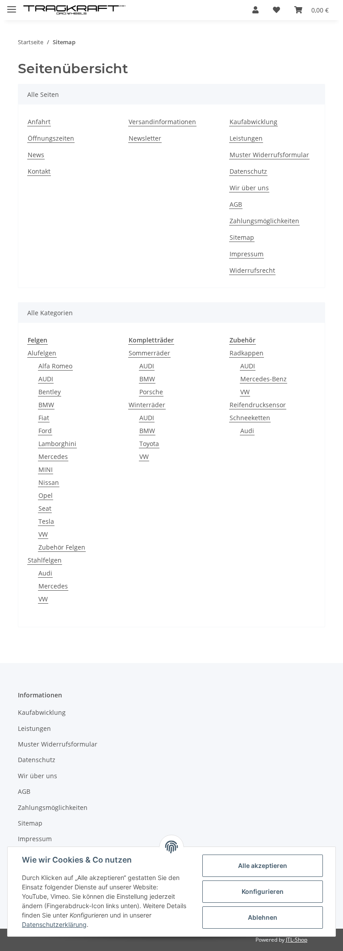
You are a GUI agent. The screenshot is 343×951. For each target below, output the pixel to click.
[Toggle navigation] (11, 5)
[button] (255, 10)
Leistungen (246, 138)
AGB (236, 204)
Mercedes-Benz (263, 379)
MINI (45, 469)
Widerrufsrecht (252, 270)
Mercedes (53, 456)
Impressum (247, 254)
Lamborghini (57, 443)
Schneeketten (250, 417)
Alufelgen (42, 353)
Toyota (149, 443)
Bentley (49, 392)
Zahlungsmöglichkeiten (264, 221)
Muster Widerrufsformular (269, 154)
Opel (45, 495)
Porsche (151, 392)
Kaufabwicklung (253, 121)
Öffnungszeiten (51, 138)
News (36, 154)
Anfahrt (39, 121)
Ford (45, 430)
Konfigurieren (263, 891)
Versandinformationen (162, 121)
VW (43, 534)
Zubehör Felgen (61, 547)
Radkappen (247, 353)
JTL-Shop (296, 939)
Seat (44, 508)
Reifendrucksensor (258, 404)
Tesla (46, 521)
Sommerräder (149, 353)
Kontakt (39, 171)
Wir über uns (249, 188)
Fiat (43, 417)
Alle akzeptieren (262, 865)
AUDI (45, 379)
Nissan (48, 482)
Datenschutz (248, 171)
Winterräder (147, 404)
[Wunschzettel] (276, 10)
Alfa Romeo (55, 366)
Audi (45, 573)
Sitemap (242, 237)
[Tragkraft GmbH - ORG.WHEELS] (74, 10)
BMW (46, 404)
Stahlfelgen (45, 560)
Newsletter (145, 138)
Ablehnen (262, 917)
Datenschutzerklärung (54, 924)
